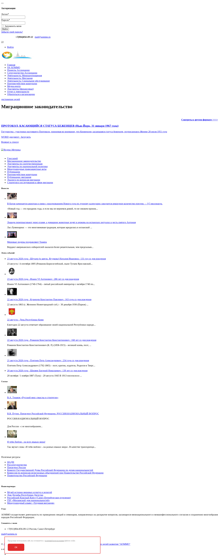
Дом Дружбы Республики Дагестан (25, 495)
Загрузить (26, 137)
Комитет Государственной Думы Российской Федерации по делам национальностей (50, 470)
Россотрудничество (17, 465)
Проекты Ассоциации (18, 70)
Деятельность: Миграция (19, 78)
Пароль (5, 20)
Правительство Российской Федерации (27, 475)
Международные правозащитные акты (26, 169)
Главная (11, 65)
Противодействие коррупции (22, 83)
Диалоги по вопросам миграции (23, 180)
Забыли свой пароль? (12, 32)
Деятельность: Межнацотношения (24, 75)
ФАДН (10, 462)
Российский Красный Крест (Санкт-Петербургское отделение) (39, 497)
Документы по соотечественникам (24, 163)
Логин (5, 14)
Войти (10, 47)
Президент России (16, 467)
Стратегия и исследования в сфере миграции (30, 182)
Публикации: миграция (19, 177)
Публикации (13, 172)
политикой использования (54, 541)
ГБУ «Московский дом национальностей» (28, 500)
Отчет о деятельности (18, 91)
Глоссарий (12, 158)
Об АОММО (13, 67)
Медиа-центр (14, 86)
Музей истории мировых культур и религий (29, 492)
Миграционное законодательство (24, 161)
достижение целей (10, 99)
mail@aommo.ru (43, 37)
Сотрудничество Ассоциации (22, 73)
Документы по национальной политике (27, 166)
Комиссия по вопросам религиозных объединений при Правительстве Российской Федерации (55, 473)
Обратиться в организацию (21, 94)
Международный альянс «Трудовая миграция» (31, 503)
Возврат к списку (10, 142)
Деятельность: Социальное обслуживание (28, 81)
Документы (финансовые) (20, 89)
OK (16, 547)
